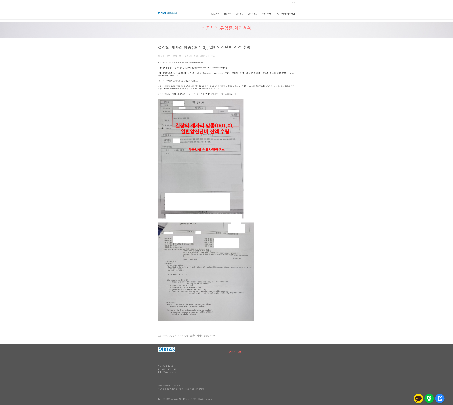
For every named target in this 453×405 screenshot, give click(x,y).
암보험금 (239, 14)
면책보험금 (252, 14)
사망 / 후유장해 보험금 (285, 14)
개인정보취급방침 (164, 385)
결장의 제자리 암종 (179, 335)
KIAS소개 (215, 14)
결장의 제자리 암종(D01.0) (203, 335)
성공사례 (227, 14)
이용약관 (177, 385)
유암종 (226, 28)
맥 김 (160, 56)
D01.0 (166, 335)
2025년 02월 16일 (174, 56)
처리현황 (242, 28)
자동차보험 (266, 14)
